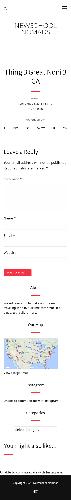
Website (10, 252)
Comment (13, 179)
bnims (35, 98)
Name (10, 218)
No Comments (35, 120)
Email (9, 235)
